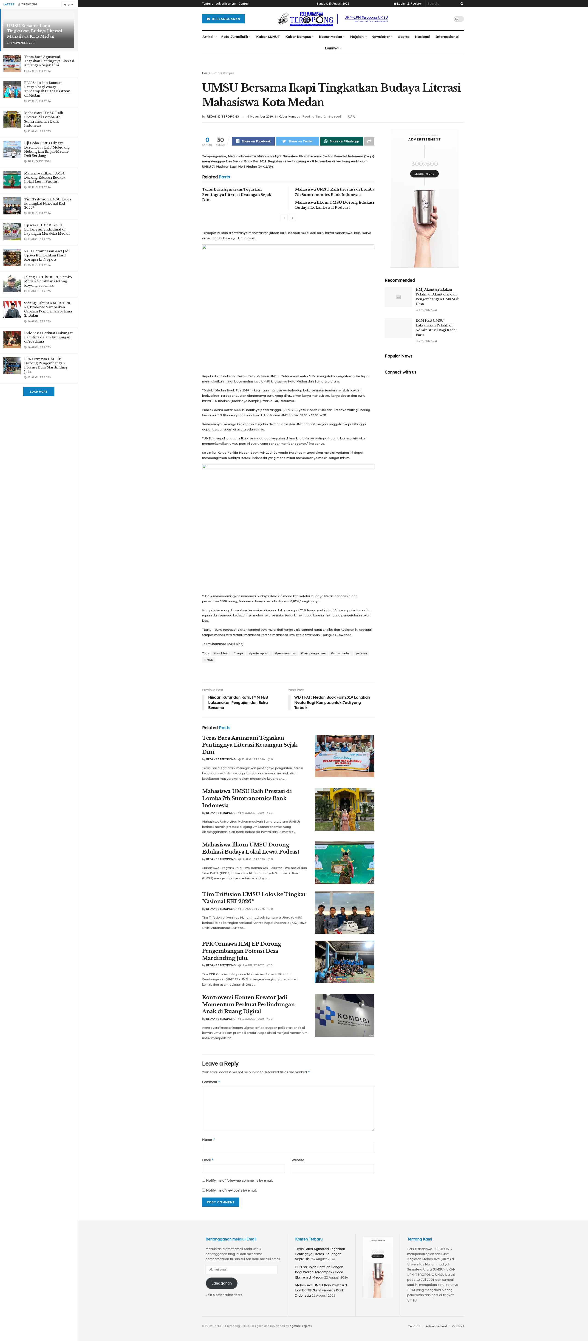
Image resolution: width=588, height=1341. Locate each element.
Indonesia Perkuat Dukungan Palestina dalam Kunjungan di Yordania (49, 337)
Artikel (207, 36)
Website (298, 1160)
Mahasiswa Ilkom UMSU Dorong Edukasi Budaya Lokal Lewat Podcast (44, 177)
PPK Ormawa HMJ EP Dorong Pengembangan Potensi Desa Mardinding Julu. (45, 365)
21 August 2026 (253, 813)
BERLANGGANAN (225, 19)
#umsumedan (341, 653)
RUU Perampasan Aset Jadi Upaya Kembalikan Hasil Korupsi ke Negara (47, 255)
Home (206, 73)
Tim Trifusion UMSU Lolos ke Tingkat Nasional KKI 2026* (47, 203)
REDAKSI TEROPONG (223, 116)
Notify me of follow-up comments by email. (239, 1180)
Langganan (221, 1283)
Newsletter (381, 36)
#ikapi (238, 653)
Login (400, 3)
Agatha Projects (301, 1326)
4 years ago (427, 310)
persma (361, 653)
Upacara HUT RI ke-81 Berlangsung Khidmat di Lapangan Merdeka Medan (47, 229)
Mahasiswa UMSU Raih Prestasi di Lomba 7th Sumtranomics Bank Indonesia (43, 119)
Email (208, 1160)
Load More (39, 391)
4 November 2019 (260, 116)
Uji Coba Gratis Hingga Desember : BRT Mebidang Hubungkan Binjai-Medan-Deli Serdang (47, 149)
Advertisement (226, 3)
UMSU (208, 660)
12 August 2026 (253, 965)
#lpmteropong (259, 653)
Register (416, 3)
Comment (211, 1082)
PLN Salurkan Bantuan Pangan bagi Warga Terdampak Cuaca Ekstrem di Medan (47, 89)
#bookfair (220, 653)
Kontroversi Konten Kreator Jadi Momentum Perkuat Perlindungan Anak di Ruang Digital (248, 1004)
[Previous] (284, 218)
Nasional (422, 36)
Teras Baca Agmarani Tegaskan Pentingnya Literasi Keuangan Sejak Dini (49, 61)
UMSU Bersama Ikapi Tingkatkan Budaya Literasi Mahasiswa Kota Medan (34, 31)
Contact (244, 3)
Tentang (207, 3)
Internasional (447, 36)
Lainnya (332, 48)
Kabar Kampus (298, 36)
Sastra (404, 36)
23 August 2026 (253, 759)
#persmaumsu (285, 653)
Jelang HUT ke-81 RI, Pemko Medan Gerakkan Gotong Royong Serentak (48, 281)
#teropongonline (313, 653)
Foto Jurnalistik (234, 36)
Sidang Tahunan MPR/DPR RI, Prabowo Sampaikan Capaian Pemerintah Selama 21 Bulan (48, 309)
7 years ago (427, 341)
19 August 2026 (253, 859)
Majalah (357, 36)
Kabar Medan (330, 36)
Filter (67, 4)
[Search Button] (461, 3)
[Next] (292, 218)
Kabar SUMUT (268, 36)
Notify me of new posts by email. (231, 1190)
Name (208, 1139)
